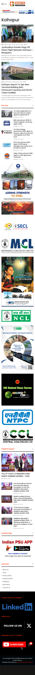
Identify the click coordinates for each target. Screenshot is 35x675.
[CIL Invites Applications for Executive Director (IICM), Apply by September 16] (6, 113)
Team (4, 573)
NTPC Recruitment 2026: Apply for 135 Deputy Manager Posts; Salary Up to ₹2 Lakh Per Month (23, 145)
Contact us (6, 588)
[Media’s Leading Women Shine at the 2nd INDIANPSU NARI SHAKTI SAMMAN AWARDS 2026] (6, 499)
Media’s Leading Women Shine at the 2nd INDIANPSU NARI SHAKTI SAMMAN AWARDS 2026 (23, 499)
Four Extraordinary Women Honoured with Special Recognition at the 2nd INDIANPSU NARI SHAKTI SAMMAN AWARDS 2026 (23, 487)
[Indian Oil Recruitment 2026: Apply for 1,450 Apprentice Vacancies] (6, 156)
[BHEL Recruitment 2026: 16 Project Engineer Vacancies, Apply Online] (6, 123)
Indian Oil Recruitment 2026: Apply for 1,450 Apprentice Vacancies (23, 155)
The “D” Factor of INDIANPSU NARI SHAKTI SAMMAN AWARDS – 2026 (15, 475)
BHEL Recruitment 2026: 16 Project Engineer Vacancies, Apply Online (23, 122)
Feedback (6, 582)
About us (5, 570)
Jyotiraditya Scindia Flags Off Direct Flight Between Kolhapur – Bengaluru (17, 50)
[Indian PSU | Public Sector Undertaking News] (17, 4)
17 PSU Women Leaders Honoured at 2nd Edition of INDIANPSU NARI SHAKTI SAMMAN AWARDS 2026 (23, 510)
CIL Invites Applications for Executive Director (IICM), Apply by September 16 (22, 113)
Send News (6, 585)
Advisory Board (8, 579)
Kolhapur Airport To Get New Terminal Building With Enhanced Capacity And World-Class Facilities (17, 88)
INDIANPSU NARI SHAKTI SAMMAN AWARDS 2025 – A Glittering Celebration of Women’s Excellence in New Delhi (23, 522)
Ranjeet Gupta (7, 44)
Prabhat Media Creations (25, 662)
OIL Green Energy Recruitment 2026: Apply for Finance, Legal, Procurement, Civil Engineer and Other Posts (23, 133)
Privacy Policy (7, 576)
